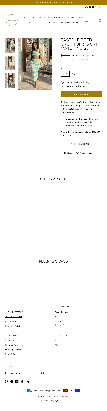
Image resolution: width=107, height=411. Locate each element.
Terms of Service (62, 325)
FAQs (57, 345)
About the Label (61, 312)
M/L (74, 73)
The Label (52, 22)
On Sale (47, 18)
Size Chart (9, 341)
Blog (57, 316)
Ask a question (81, 144)
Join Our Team (61, 341)
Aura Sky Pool (11, 321)
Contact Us (10, 354)
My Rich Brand (60, 401)
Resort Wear (76, 18)
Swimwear (60, 18)
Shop (35, 18)
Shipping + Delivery (13, 350)
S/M (65, 73)
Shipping (64, 59)
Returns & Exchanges (14, 345)
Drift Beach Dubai (12, 326)
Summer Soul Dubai (13, 316)
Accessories (36, 22)
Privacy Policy (61, 321)
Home (26, 18)
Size (63, 68)
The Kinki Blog (69, 22)
